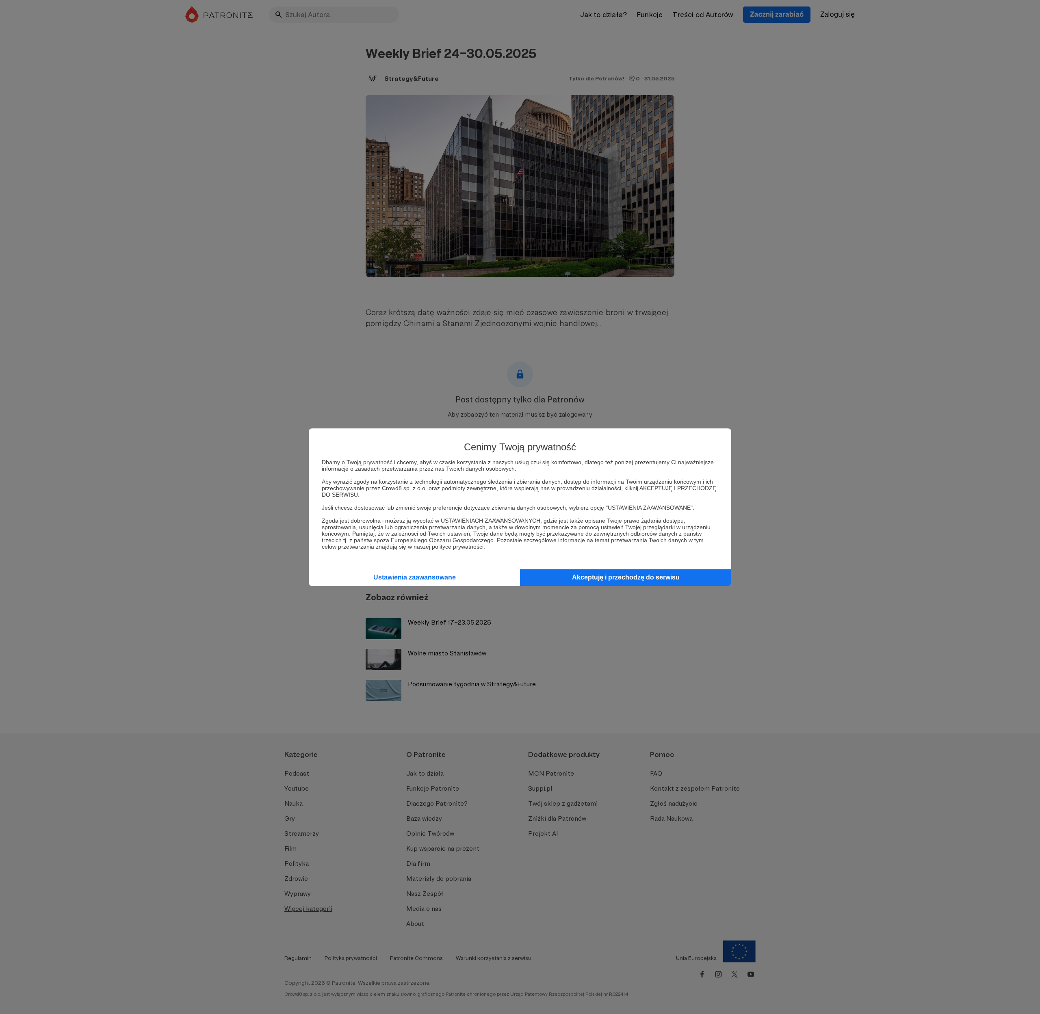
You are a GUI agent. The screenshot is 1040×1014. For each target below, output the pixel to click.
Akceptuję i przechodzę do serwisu (626, 577)
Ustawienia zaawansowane (414, 577)
